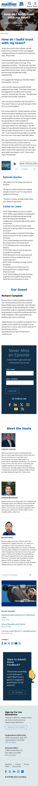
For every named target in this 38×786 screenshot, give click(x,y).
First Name (10, 369)
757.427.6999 (10, 743)
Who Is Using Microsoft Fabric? (14, 624)
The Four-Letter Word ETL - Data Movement (19, 631)
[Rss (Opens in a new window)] (22, 409)
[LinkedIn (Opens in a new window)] (15, 405)
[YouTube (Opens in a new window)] (16, 409)
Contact (18, 764)
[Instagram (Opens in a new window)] (27, 405)
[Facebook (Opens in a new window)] (10, 405)
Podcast (5, 33)
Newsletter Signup (16, 727)
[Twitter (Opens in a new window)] (21, 405)
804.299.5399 (10, 755)
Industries (8, 764)
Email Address (12, 379)
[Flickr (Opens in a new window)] (22, 772)
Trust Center (16, 766)
